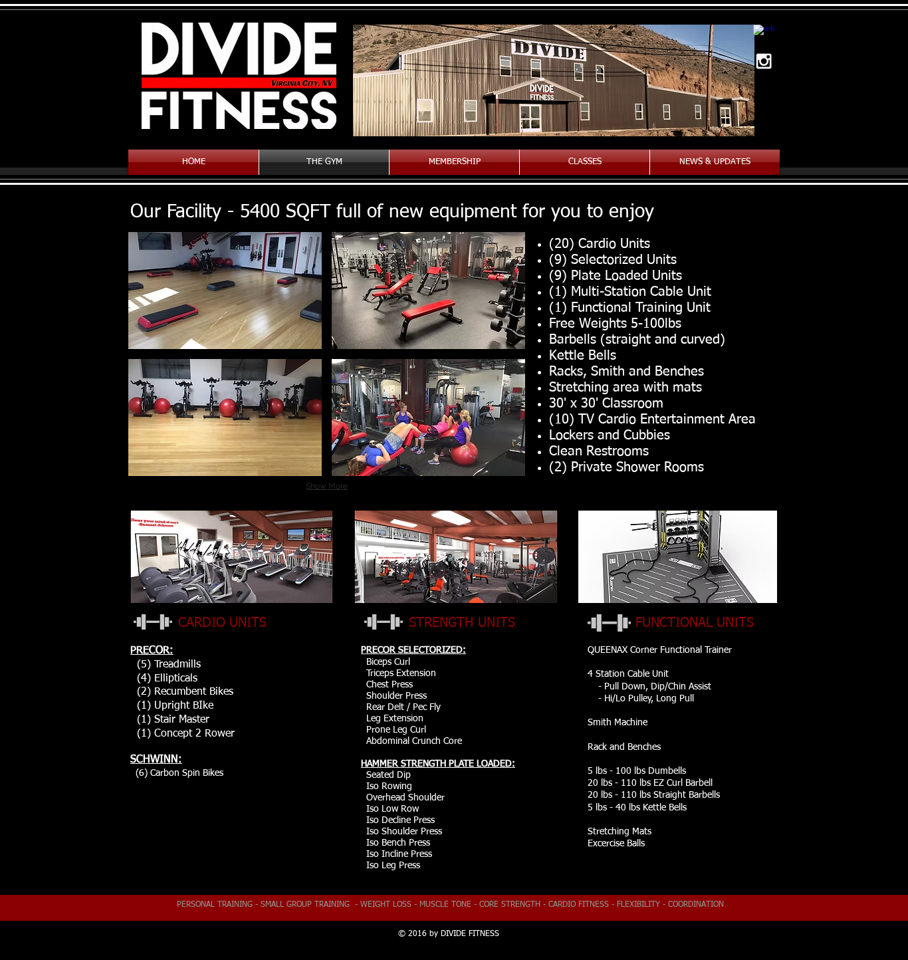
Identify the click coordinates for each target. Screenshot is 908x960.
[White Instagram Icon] (763, 61)
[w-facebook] (763, 35)
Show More (327, 486)
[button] (225, 290)
